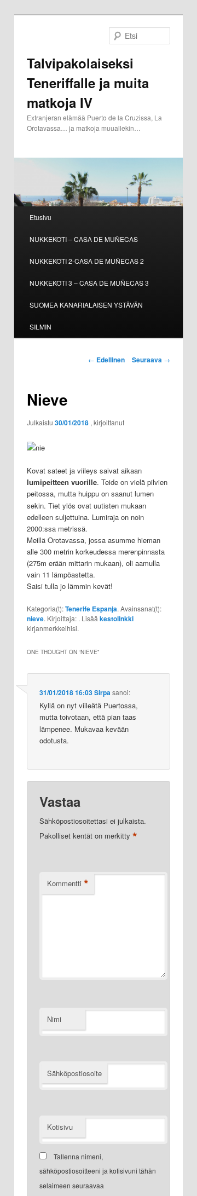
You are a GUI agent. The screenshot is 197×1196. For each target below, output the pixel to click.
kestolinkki (117, 618)
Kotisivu (60, 1127)
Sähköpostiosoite (74, 1073)
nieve (35, 618)
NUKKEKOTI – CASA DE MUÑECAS (84, 239)
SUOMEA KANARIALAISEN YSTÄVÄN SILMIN (86, 315)
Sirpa (102, 692)
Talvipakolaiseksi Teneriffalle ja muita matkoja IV (88, 83)
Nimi (54, 1019)
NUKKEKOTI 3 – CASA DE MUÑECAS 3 (89, 282)
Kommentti (68, 883)
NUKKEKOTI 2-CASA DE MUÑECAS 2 (87, 260)
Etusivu (40, 217)
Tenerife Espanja (91, 609)
